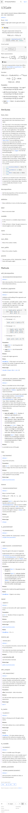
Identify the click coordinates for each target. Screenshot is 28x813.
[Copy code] (24, 39)
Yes (3, 784)
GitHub (3, 17)
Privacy (2, 808)
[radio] (19, 804)
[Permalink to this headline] (12, 8)
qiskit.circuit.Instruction (8, 479)
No (10, 784)
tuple (9, 370)
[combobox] (12, 804)
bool (3, 704)
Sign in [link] (25, 1)
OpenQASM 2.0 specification (14, 67)
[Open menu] (1, 1)
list (13, 370)
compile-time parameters (9, 537)
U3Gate (4, 522)
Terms (2, 806)
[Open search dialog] (21, 1)
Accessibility (18, 806)
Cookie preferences (5, 810)
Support (2, 811)
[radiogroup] (22, 804)
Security (17, 808)
